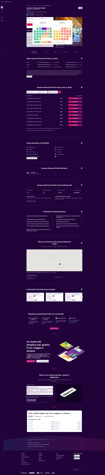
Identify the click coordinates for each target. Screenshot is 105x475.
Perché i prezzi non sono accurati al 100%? (36, 446)
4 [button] (45, 28)
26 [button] (48, 36)
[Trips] (1, 17)
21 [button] (59, 36)
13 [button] (50, 31)
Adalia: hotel (30, 423)
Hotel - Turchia (40, 5)
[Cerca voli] (1, 5)
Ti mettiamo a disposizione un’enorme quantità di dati (38, 444)
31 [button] (67, 39)
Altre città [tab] (30, 416)
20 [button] (50, 33)
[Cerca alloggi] (1, 7)
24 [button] (42, 36)
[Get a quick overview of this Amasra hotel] (81, 58)
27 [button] (50, 36)
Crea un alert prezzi (72, 321)
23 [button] (40, 36)
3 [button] (67, 28)
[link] (54, 328)
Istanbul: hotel (30, 421)
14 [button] (59, 33)
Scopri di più (61, 128)
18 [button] (45, 33)
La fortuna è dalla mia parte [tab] (49, 416)
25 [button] (45, 36)
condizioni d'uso (38, 402)
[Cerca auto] (1, 10)
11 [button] (45, 31)
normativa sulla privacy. (45, 402)
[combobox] (41, 387)
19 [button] (48, 33)
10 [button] (42, 31)
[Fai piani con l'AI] (1, 14)
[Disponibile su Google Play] (77, 456)
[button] (2, 1)
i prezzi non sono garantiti (50, 439)
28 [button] (34, 39)
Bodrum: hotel (57, 421)
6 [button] (50, 28)
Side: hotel (56, 426)
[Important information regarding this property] (81, 185)
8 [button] (37, 31)
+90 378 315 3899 (30, 13)
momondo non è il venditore (33, 442)
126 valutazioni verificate (39, 14)
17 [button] (42, 33)
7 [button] (59, 31)
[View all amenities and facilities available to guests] (81, 143)
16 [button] (40, 33)
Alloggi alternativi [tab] (38, 416)
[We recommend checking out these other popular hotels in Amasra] (81, 289)
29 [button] (37, 39)
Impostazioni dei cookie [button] (31, 132)
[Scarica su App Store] (77, 458)
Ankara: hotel (57, 423)
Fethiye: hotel (57, 429)
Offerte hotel (28, 5)
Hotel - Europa (34, 5)
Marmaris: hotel (30, 429)
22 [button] (37, 36)
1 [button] (37, 28)
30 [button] (40, 39)
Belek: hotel (30, 426)
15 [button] (37, 33)
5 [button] (54, 31)
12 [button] (48, 31)
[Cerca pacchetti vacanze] (1, 12)
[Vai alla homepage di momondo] (7, 1)
